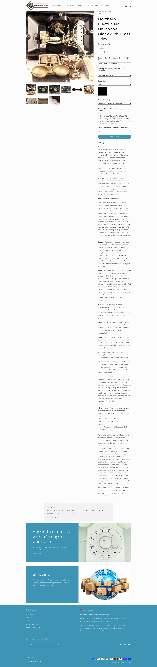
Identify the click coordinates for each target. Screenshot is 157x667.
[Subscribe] (58, 644)
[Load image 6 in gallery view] (89, 89)
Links (28, 621)
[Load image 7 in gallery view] (31, 101)
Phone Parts (30, 614)
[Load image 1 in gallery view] (31, 89)
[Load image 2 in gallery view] (43, 89)
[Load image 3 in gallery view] (54, 89)
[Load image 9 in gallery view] (54, 101)
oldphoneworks (115, 662)
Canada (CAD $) (33, 661)
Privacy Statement (33, 624)
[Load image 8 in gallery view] (43, 101)
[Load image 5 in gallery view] (77, 89)
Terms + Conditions (33, 627)
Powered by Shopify (125, 662)
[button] (57, 6)
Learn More (51, 517)
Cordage (29, 618)
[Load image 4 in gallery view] (66, 89)
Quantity (101, 48)
